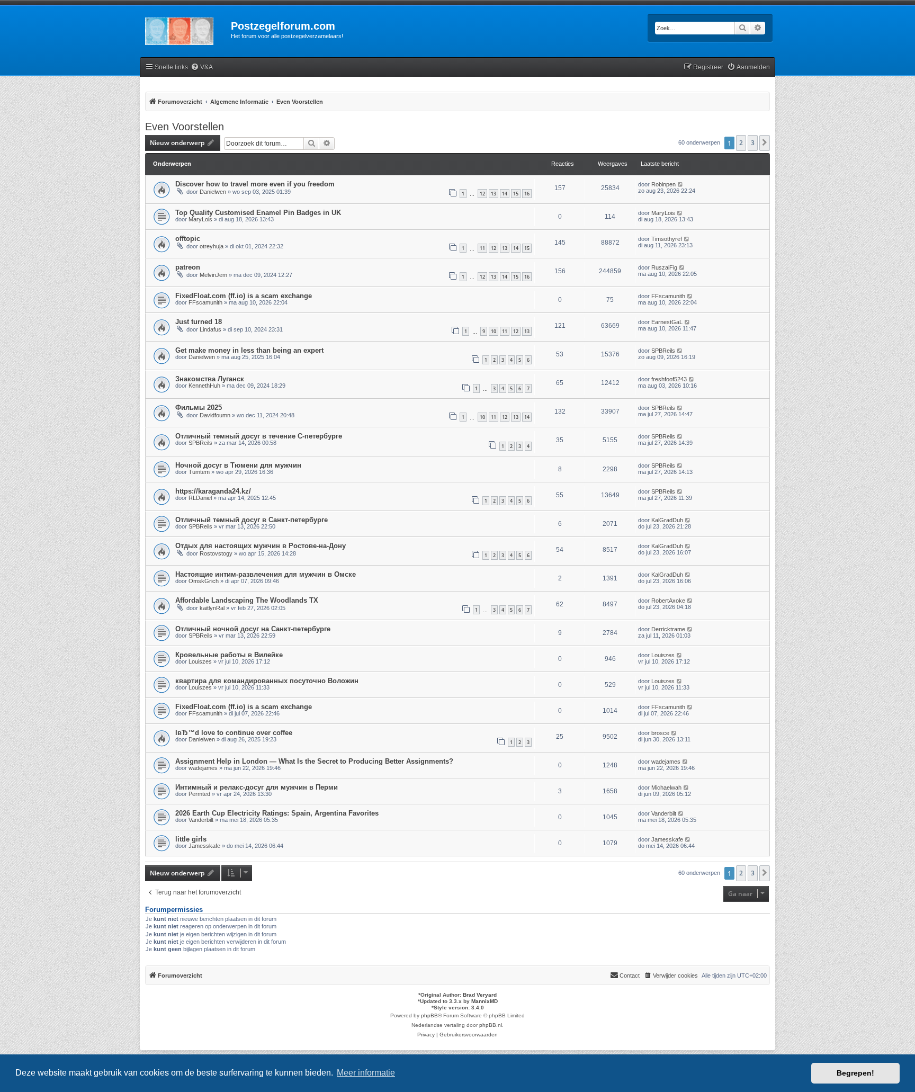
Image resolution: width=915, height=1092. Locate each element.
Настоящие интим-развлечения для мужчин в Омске (265, 574)
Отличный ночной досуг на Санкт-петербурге (252, 629)
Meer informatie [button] (366, 1072)
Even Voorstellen (184, 126)
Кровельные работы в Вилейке (229, 655)
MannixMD (484, 1001)
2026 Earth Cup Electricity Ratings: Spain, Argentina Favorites (277, 813)
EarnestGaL (667, 322)
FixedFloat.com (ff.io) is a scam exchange (243, 296)
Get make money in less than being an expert (249, 350)
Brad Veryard (480, 995)
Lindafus (210, 329)
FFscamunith (205, 302)
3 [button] (753, 142)
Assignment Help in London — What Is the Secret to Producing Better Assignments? (314, 761)
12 (482, 193)
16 (527, 193)
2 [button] (741, 142)
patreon (187, 267)
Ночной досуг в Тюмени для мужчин (238, 465)
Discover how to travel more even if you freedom (255, 184)
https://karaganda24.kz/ (213, 491)
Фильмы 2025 (198, 407)
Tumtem (199, 472)
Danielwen (213, 192)
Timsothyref (666, 239)
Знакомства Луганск (209, 379)
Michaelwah (666, 787)
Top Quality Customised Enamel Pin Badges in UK (258, 213)
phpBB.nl (490, 1025)
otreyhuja (211, 246)
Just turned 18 (198, 322)
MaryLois (200, 219)
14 (504, 193)
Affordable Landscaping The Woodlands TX (246, 600)
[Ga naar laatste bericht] (680, 184)
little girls (191, 839)
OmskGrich (204, 581)
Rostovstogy (216, 553)
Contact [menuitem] (630, 975)
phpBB (429, 1015)
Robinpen (663, 184)
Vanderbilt (201, 820)
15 (515, 193)
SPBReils (663, 350)
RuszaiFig (664, 267)
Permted (199, 794)
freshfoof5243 (669, 379)
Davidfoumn (215, 415)
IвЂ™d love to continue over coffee (233, 733)
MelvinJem (213, 275)
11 (482, 248)
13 (493, 193)
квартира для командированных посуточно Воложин (266, 681)
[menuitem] (202, 67)
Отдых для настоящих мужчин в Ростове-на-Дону (260, 546)
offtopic (187, 239)
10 (493, 331)
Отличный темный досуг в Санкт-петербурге (251, 520)
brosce (660, 733)
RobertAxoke (668, 600)
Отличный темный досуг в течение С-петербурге (258, 436)
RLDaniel (200, 498)
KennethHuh (204, 385)
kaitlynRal (212, 608)
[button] (764, 143)
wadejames (203, 768)
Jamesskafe (204, 846)
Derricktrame (668, 629)
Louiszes (200, 661)
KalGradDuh (667, 520)
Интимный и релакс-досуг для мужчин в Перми (256, 787)
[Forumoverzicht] (185, 29)
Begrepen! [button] (855, 1073)
